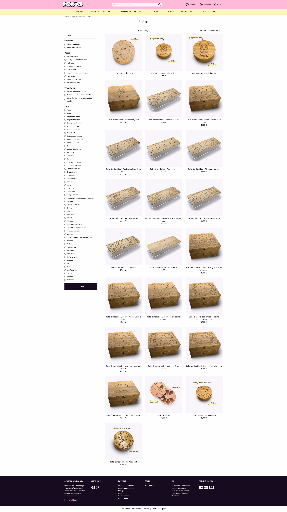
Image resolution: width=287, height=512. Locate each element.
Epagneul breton (73, 195)
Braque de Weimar (74, 149)
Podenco (70, 244)
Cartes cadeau (188, 12)
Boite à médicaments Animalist (123, 462)
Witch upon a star (74, 79)
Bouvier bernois (73, 142)
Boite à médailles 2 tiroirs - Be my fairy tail (204, 366)
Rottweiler (71, 250)
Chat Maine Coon (74, 165)
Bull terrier (71, 152)
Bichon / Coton (73, 126)
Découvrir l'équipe (71, 500)
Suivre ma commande (181, 486)
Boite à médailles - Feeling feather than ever (123, 170)
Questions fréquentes (180, 493)
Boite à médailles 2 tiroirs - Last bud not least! (123, 367)
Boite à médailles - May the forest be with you (163, 219)
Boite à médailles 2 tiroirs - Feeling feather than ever (204, 318)
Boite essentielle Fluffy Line (204, 73)
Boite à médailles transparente (79, 95)
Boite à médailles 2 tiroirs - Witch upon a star (123, 318)
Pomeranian (71, 247)
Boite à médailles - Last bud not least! (204, 218)
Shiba (69, 263)
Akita (69, 110)
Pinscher (70, 241)
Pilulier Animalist (164, 415)
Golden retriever (73, 205)
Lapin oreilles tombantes (76, 227)
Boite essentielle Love (123, 73)
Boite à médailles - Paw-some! (163, 169)
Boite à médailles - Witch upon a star (204, 169)
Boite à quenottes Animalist (204, 415)
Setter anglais (72, 257)
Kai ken (69, 218)
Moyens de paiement (180, 491)
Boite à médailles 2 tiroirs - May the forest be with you (204, 269)
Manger (155, 12)
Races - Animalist (73, 44)
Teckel (69, 273)
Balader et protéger (100, 12)
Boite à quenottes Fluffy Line (163, 73)
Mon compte (150, 486)
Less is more (71, 69)
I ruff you (70, 63)
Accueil (66, 17)
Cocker (69, 182)
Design (67, 53)
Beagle (69, 113)
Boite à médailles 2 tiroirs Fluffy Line (123, 119)
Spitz (69, 267)
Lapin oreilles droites (75, 224)
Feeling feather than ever (77, 60)
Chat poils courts (73, 169)
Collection (68, 40)
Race (66, 106)
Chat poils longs (73, 172)
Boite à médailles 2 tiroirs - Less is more (123, 415)
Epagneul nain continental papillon (80, 198)
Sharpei (70, 260)
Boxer (69, 146)
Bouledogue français (75, 139)
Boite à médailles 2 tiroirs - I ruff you (163, 366)
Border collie (71, 133)
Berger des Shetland (75, 123)
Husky (69, 211)
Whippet (70, 276)
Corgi (69, 185)
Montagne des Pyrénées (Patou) (79, 237)
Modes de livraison (179, 488)
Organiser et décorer (131, 12)
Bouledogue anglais (74, 136)
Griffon (69, 208)
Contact (191, 4)
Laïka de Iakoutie (73, 231)
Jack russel (71, 214)
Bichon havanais (73, 129)
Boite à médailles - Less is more (163, 267)
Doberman (71, 191)
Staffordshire (72, 270)
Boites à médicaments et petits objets (79, 99)
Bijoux (171, 12)
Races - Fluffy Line (74, 47)
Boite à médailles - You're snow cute (163, 119)
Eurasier (70, 201)
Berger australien (73, 120)
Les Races (76, 12)
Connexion (206, 4)
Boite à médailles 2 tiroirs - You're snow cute (204, 121)
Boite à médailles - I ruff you (123, 267)
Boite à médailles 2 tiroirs (76, 91)
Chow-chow (71, 178)
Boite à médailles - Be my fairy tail (123, 218)
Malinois (70, 234)
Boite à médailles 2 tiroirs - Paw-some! (164, 317)
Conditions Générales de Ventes (135, 509)
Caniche (70, 156)
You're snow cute (73, 83)
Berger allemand (73, 116)
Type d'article (70, 88)
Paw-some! (71, 76)
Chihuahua (71, 175)
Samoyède (71, 254)
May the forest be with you (77, 73)
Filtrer (80, 286)
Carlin (69, 159)
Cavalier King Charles (75, 162)
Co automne (209, 12)
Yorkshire (70, 280)
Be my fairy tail (72, 56)
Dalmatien (71, 188)
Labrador (70, 221)
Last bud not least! (74, 66)
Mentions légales (158, 509)
